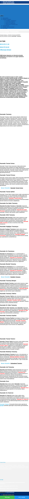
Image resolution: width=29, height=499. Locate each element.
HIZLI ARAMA (21, 497)
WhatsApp (7, 497)
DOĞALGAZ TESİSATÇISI (11, 24)
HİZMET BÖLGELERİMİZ (8, 3)
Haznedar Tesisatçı (4, 404)
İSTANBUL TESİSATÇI (10, 20)
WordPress (2, 492)
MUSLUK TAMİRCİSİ (10, 23)
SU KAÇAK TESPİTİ (10, 22)
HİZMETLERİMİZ (7, 19)
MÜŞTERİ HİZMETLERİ (8, 1)
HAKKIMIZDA (6, 25)
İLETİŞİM (5, 28)
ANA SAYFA (5, 18)
